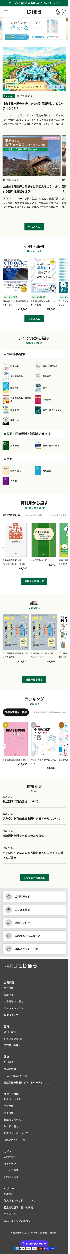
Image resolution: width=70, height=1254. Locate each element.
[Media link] (35, 28)
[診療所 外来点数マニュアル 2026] (44, 739)
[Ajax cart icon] (64, 11)
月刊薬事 (9, 1062)
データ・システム (13, 1008)
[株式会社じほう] (34, 12)
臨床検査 (14, 387)
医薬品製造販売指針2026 (14, 759)
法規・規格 (15, 470)
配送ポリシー (22, 922)
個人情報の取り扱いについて (20, 1200)
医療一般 (14, 420)
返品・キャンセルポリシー (18, 1221)
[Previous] (5, 284)
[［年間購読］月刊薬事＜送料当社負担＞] (16, 632)
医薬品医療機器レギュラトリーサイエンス (27, 1082)
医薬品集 (14, 365)
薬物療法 (47, 376)
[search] (58, 11)
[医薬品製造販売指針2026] (16, 739)
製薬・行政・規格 (51, 445)
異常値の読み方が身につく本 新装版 (43, 303)
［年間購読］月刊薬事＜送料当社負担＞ (15, 655)
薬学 (45, 387)
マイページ (10, 1163)
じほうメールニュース (27, 935)
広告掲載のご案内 (13, 1001)
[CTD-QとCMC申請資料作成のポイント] (16, 275)
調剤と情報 (10, 1069)
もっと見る (34, 227)
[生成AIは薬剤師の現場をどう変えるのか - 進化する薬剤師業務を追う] (31, 155)
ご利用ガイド (22, 896)
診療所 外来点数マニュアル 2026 (43, 761)
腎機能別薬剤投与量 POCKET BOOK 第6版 (14, 562)
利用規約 (9, 1193)
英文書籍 (47, 470)
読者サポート (11, 1105)
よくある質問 (22, 909)
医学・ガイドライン (52, 409)
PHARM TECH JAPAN (15, 1075)
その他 (13, 480)
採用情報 (9, 994)
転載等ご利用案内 (13, 1119)
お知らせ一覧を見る (34, 877)
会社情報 (9, 987)
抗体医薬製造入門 (39, 560)
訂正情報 (9, 1112)
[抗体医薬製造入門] (44, 540)
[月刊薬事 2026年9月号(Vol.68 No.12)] (44, 632)
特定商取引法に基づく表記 (18, 1207)
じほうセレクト (12, 1099)
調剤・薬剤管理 (50, 365)
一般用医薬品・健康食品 (20, 399)
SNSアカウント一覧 (26, 948)
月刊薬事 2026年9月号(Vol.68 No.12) (42, 655)
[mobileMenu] (6, 12)
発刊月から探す (12, 1045)
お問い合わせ (11, 1177)
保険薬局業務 (16, 376)
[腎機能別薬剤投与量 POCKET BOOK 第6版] (16, 540)
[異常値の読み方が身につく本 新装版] (44, 275)
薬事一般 (14, 445)
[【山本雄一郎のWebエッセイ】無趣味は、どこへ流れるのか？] (34, 69)
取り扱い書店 (11, 1126)
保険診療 (47, 399)
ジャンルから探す (13, 1038)
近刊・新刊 (10, 1031)
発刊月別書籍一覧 (34, 581)
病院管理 (14, 409)
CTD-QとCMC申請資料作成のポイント (15, 303)
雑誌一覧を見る (34, 679)
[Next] (63, 284)
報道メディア (11, 1015)
